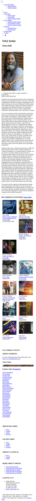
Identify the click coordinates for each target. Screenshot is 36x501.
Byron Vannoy (6, 391)
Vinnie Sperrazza (7, 390)
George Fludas (6, 407)
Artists (8, 433)
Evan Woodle (6, 415)
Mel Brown (5, 380)
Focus (4, 318)
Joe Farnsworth (6, 413)
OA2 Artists (11, 17)
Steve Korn (5, 401)
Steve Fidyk (5, 382)
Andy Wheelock (7, 412)
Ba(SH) (21, 318)
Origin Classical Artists (14, 18)
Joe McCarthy (6, 375)
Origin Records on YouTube (13, 473)
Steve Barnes (6, 404)
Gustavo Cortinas (7, 377)
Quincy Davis (6, 408)
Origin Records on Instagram (14, 471)
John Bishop (5, 385)
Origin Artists (11, 15)
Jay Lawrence (6, 374)
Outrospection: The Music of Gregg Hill (26, 277)
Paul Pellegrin (6, 396)
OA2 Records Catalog (14, 23)
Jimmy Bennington (7, 372)
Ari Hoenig (5, 405)
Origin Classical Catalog (14, 25)
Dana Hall (27, 197)
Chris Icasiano (6, 397)
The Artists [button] (7, 14)
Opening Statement (7, 337)
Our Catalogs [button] (8, 20)
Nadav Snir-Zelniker (8, 388)
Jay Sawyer (5, 410)
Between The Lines (24, 216)
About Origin (8, 31)
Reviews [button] (6, 26)
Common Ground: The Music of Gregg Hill (8, 298)
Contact (6, 33)
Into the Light (22, 337)
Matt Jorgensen (6, 386)
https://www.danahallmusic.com (11, 358)
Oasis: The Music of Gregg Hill (8, 257)
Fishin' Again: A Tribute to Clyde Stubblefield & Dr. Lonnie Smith (9, 218)
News (5, 12)
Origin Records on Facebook (14, 468)
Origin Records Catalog (14, 22)
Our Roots (22, 297)
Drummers (16, 369)
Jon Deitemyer (6, 379)
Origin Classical (12, 8)
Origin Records (12, 6)
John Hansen (6, 402)
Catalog (8, 431)
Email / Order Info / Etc (12, 489)
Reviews (8, 434)
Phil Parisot (5, 399)
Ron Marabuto (6, 394)
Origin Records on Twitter (13, 470)
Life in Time (5, 277)
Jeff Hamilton (6, 416)
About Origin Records (12, 466)
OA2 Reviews (12, 29)
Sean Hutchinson (7, 383)
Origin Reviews (12, 28)
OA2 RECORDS (9, 4)
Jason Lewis (5, 393)
